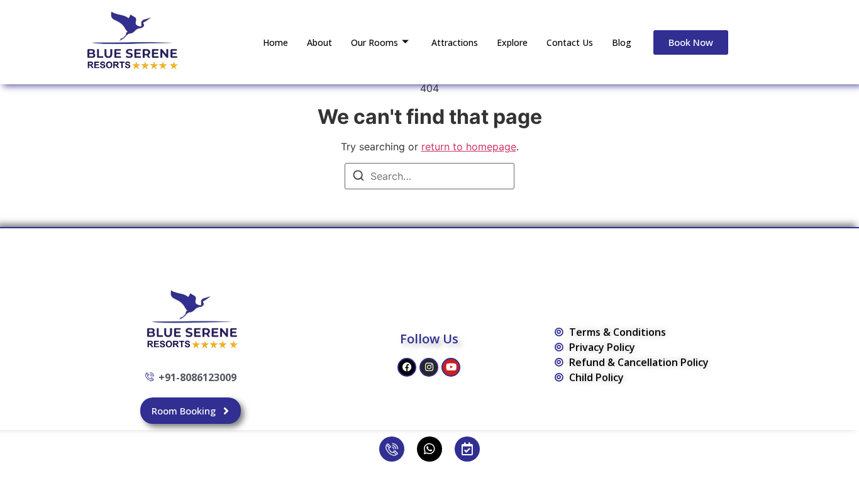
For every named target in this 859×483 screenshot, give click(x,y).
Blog (621, 42)
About (319, 42)
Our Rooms (374, 42)
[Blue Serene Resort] (131, 40)
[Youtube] (450, 367)
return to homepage (468, 146)
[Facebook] (406, 367)
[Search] (358, 177)
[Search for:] (429, 176)
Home (275, 42)
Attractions (454, 42)
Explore (512, 42)
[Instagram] (428, 367)
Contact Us (569, 42)
